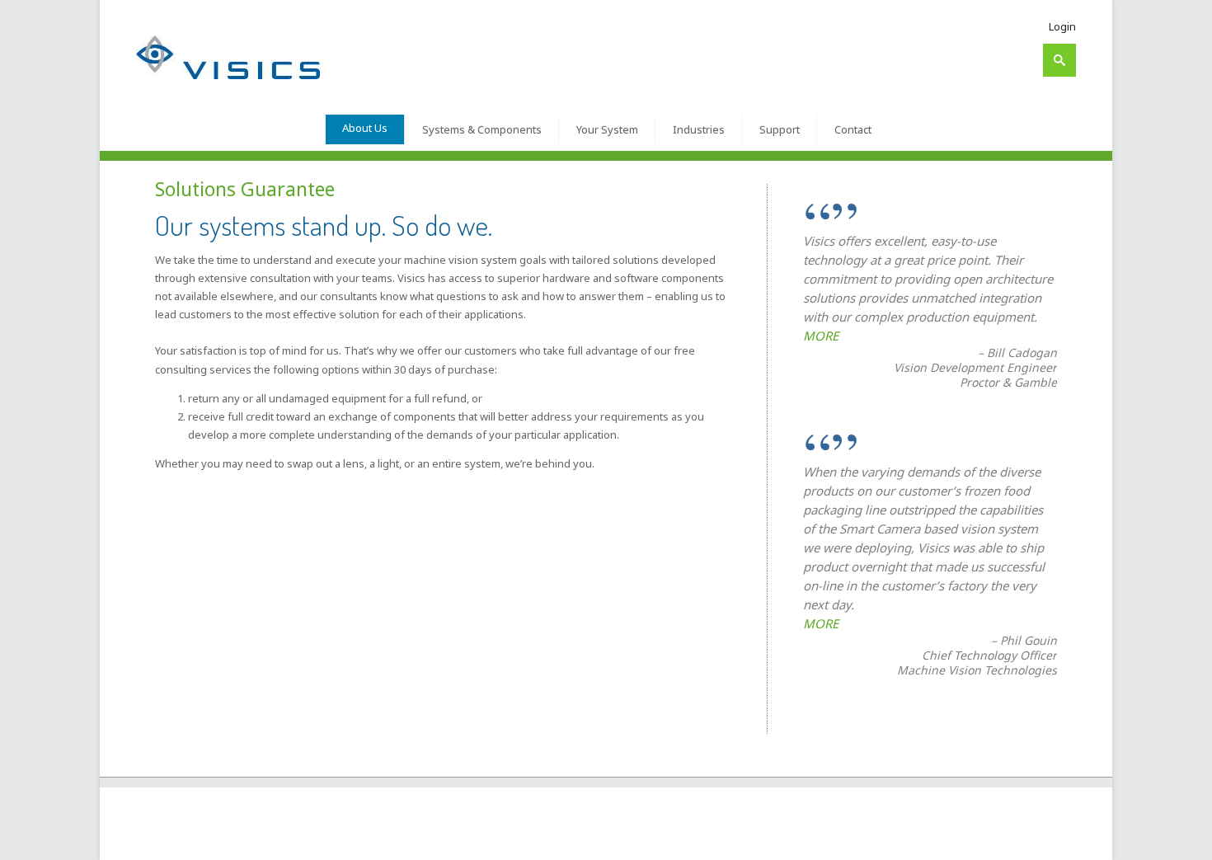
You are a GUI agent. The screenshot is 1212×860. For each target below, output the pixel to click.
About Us (365, 127)
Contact (852, 129)
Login (1062, 26)
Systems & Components (482, 129)
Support (779, 129)
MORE (821, 335)
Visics (188, 841)
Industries (699, 129)
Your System (607, 129)
